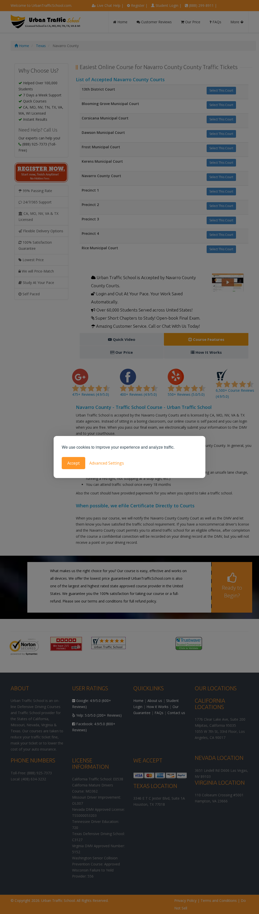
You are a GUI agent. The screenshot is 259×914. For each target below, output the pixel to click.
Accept (73, 463)
